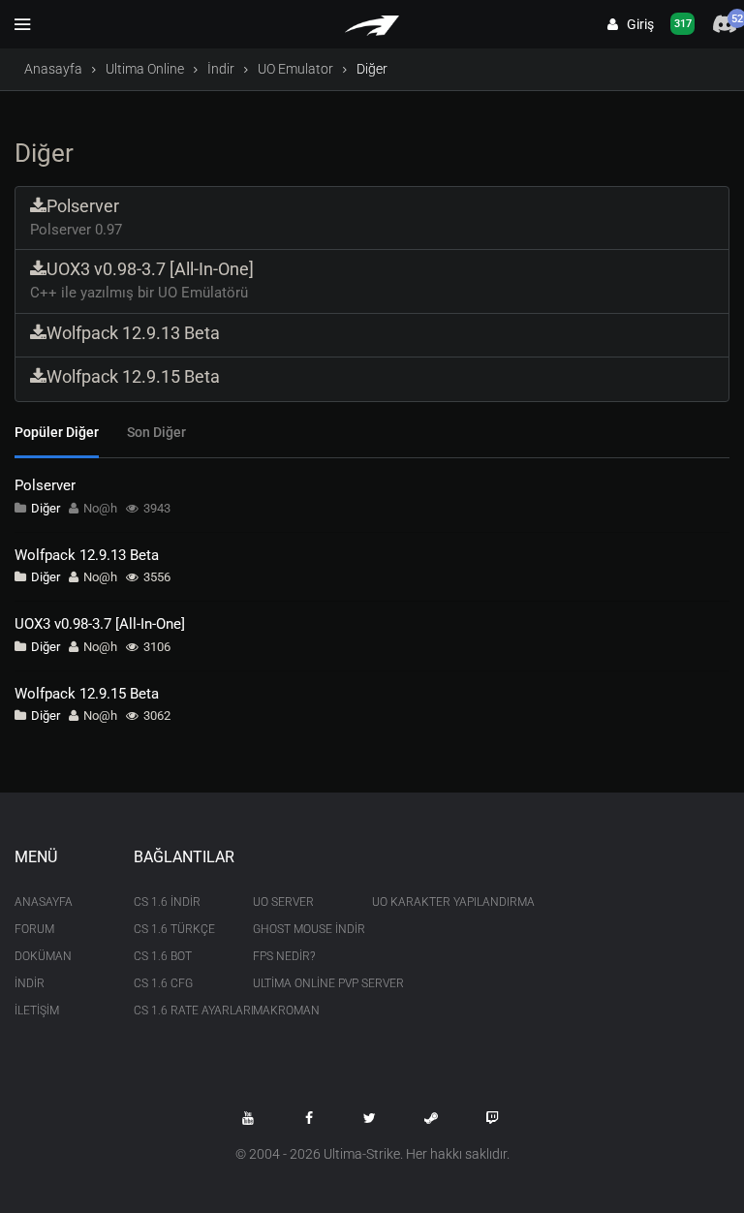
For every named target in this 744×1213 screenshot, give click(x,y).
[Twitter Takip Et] (370, 1118)
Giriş (636, 24)
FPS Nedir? (284, 956)
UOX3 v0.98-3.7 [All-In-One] (100, 624)
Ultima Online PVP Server (298, 983)
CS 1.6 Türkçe (174, 929)
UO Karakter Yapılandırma (417, 902)
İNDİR (30, 983)
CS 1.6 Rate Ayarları (179, 1010)
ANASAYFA (44, 902)
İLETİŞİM (37, 1010)
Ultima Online (145, 69)
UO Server (283, 902)
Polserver (45, 485)
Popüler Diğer (57, 432)
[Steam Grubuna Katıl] (431, 1118)
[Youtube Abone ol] (248, 1118)
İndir (220, 69)
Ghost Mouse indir (298, 929)
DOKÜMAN (43, 956)
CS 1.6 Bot (163, 956)
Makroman (286, 1010)
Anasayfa (53, 69)
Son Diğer (156, 432)
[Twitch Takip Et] (492, 1118)
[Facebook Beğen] (309, 1118)
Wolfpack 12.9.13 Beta (87, 555)
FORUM (34, 929)
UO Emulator (295, 69)
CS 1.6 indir (167, 902)
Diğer (45, 508)
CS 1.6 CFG (163, 983)
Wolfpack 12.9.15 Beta (87, 693)
